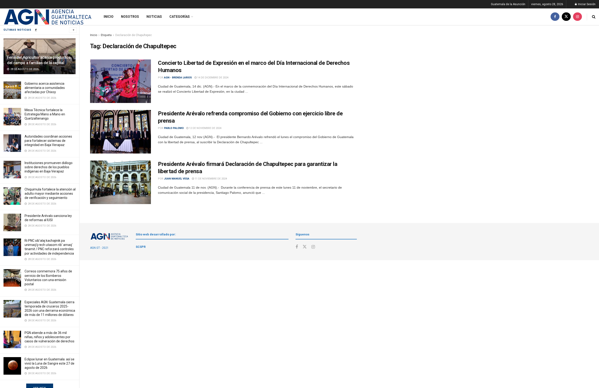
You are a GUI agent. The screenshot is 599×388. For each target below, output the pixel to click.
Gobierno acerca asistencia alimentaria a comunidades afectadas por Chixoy (45, 88)
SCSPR (141, 247)
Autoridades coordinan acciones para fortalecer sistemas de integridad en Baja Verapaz (48, 141)
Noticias (154, 16)
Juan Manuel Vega (176, 178)
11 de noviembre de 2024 (210, 178)
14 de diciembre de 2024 (212, 77)
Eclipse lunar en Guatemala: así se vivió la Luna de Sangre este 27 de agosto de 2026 (49, 363)
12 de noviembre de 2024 (204, 128)
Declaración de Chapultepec (133, 35)
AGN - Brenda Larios (178, 77)
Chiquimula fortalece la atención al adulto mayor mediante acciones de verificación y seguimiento (50, 193)
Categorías (179, 16)
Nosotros (130, 16)
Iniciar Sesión (586, 4)
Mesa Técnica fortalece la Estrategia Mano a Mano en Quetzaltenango (45, 114)
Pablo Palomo (174, 128)
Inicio (108, 16)
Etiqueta (106, 35)
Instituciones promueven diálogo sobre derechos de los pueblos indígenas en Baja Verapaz (49, 167)
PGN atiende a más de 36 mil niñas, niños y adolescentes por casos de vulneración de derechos (49, 337)
